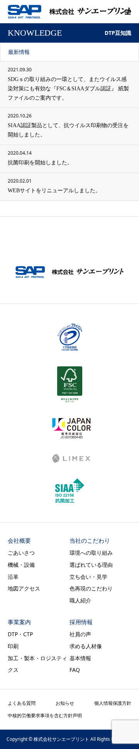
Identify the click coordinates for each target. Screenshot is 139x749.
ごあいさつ (21, 552)
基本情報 (80, 658)
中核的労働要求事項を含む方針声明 (45, 715)
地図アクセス (24, 588)
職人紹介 (80, 600)
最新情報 (19, 51)
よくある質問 (22, 703)
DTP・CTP (20, 634)
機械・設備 (21, 564)
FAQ (75, 669)
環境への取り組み (91, 552)
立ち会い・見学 (88, 576)
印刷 (13, 646)
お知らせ (65, 703)
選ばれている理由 (91, 564)
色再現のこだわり (91, 588)
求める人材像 (86, 646)
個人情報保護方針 (112, 703)
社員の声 (80, 634)
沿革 (13, 576)
